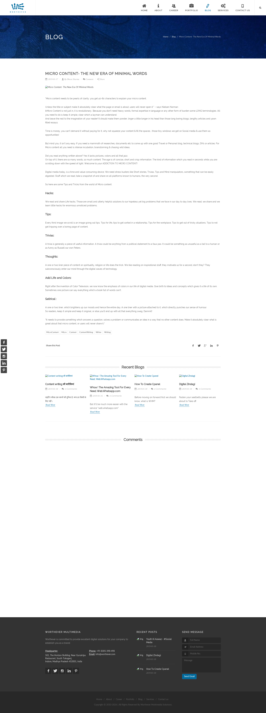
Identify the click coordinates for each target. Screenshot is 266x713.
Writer (98, 332)
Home (165, 37)
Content (73, 332)
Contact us (163, 699)
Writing (107, 332)
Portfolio (130, 699)
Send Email (189, 676)
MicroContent (52, 332)
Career (119, 699)
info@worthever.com (105, 654)
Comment (89, 79)
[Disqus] (133, 485)
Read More (50, 412)
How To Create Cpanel (102, 384)
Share (102, 79)
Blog (174, 37)
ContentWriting (86, 332)
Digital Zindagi (142, 384)
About (109, 699)
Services (150, 699)
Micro (63, 332)
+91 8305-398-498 (106, 651)
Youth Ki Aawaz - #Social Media (197, 384)
